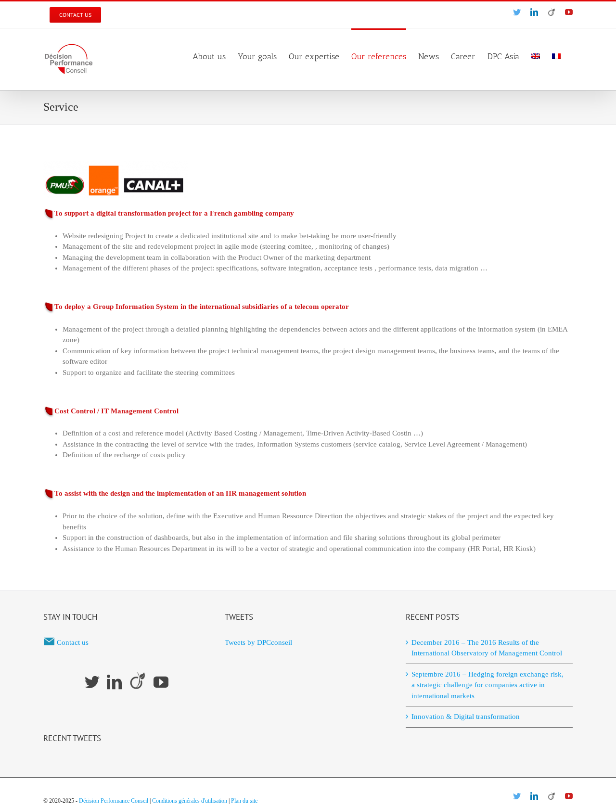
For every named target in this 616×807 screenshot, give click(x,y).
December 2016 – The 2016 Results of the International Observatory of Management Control (486, 648)
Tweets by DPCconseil (258, 642)
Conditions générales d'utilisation (189, 800)
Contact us (73, 642)
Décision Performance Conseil (113, 800)
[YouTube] (161, 682)
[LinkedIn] (114, 682)
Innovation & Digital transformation (465, 716)
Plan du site (244, 800)
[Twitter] (92, 682)
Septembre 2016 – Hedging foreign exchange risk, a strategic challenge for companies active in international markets (487, 685)
